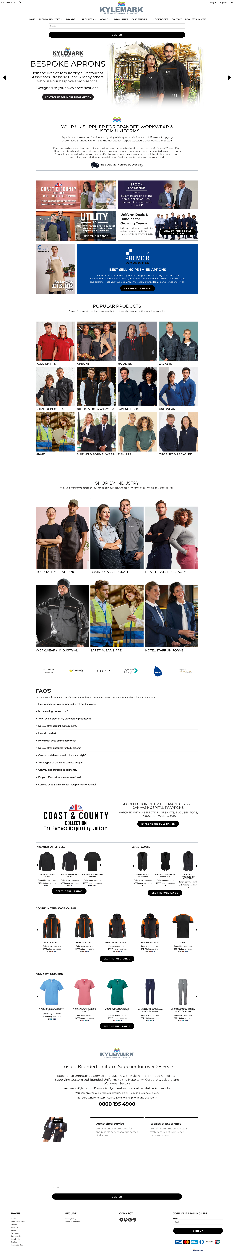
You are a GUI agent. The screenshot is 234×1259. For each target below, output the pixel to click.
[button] (20, 2)
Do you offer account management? (57, 726)
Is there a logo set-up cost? (53, 711)
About (13, 1230)
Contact (14, 1242)
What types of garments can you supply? (61, 762)
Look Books (15, 1239)
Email (175, 1219)
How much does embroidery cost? (57, 740)
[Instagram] (130, 1220)
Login (213, 2)
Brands (14, 1224)
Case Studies (16, 1236)
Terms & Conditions (72, 1221)
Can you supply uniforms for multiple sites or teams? (67, 784)
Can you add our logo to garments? (57, 769)
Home (13, 1219)
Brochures (15, 1233)
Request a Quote (17, 1245)
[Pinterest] (126, 1220)
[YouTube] (134, 1220)
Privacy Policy (70, 1219)
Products (14, 1227)
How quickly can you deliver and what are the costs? (67, 704)
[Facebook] (121, 1220)
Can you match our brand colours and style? (62, 755)
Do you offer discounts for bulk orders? (59, 748)
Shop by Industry (18, 1221)
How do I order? (47, 733)
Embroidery (42, 880)
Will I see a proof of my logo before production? (64, 718)
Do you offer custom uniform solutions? (59, 777)
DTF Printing (43, 883)
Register (223, 2)
